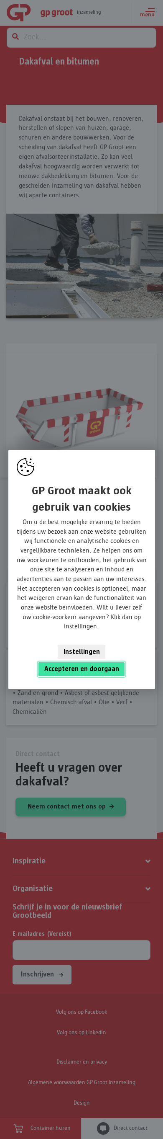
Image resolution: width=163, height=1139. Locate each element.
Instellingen (82, 652)
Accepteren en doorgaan (81, 669)
